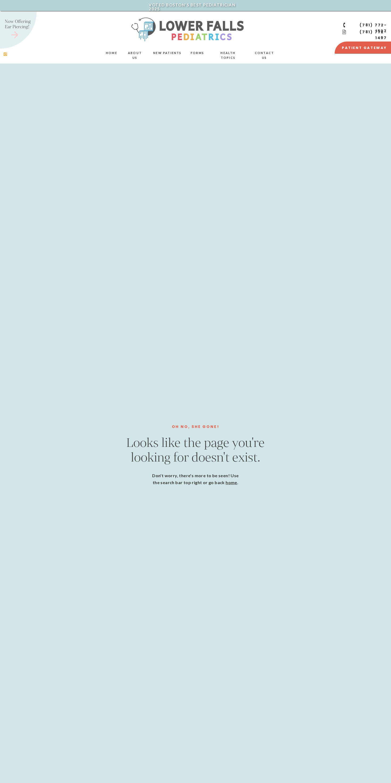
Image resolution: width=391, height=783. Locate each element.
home (231, 482)
